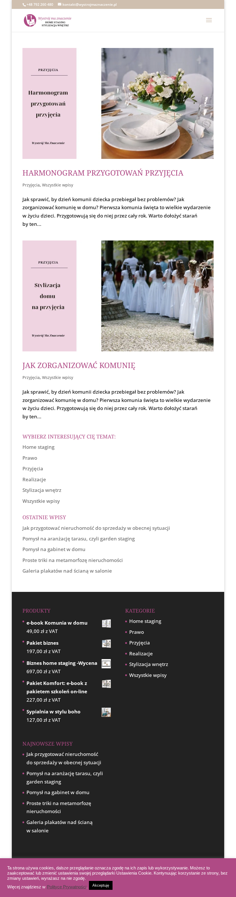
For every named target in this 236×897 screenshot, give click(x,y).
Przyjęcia (31, 185)
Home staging (38, 447)
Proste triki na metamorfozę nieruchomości (72, 560)
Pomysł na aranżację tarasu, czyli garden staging (78, 538)
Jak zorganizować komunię (78, 365)
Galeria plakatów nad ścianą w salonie (67, 570)
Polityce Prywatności (66, 887)
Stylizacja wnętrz (41, 490)
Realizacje (34, 479)
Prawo (29, 458)
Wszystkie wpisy (57, 185)
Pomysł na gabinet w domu (53, 549)
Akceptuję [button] (100, 885)
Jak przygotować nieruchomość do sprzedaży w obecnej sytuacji (96, 528)
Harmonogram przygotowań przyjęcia (102, 173)
